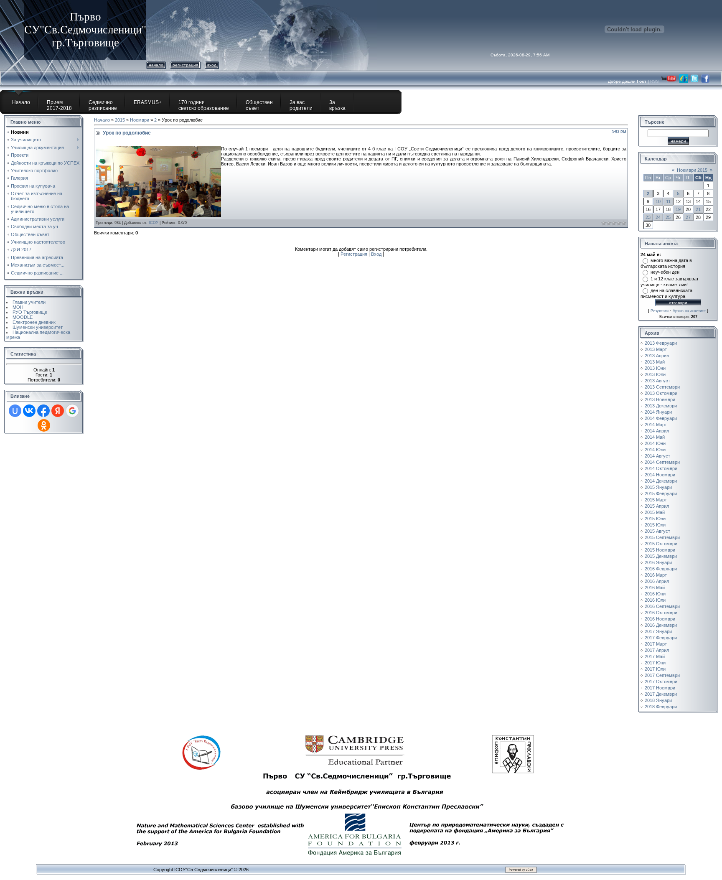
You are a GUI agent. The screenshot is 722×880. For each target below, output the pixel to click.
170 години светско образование (203, 105)
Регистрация (185, 65)
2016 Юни (655, 593)
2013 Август (657, 380)
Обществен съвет (259, 105)
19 (678, 209)
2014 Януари (658, 412)
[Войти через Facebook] (43, 410)
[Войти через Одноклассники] (44, 425)
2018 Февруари (661, 706)
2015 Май (655, 512)
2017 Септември (662, 675)
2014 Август (657, 455)
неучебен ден (665, 272)
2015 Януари (658, 487)
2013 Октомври (661, 393)
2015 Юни (655, 518)
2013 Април (657, 355)
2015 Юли (655, 524)
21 (698, 209)
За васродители (301, 105)
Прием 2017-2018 (59, 105)
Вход (211, 65)
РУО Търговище (30, 312)
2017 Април (657, 650)
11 (668, 201)
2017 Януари (658, 631)
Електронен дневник (34, 322)
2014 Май (655, 437)
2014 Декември (661, 480)
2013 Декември (661, 405)
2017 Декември (661, 694)
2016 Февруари (661, 568)
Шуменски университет (38, 327)
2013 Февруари (661, 343)
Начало (156, 65)
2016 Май (655, 587)
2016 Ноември (660, 618)
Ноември (139, 119)
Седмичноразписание (103, 105)
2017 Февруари (661, 637)
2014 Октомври (661, 468)
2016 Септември (662, 606)
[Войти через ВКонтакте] (29, 410)
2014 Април (657, 430)
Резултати (660, 311)
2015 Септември (662, 537)
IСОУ (153, 223)
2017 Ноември (660, 687)
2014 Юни (655, 443)
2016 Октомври (661, 612)
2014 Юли (655, 449)
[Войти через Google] (72, 410)
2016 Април (657, 581)
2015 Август (657, 531)
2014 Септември (662, 462)
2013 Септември (662, 386)
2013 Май (655, 361)
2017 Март (656, 643)
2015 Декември (661, 556)
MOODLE (23, 317)
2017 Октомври (661, 681)
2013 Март (656, 349)
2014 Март (656, 424)
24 (658, 217)
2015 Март (656, 499)
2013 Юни (655, 368)
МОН (18, 307)
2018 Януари (658, 700)
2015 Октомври (661, 543)
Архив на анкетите (689, 311)
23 (648, 217)
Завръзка (337, 105)
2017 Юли (655, 668)
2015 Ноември (660, 549)
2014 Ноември (660, 474)
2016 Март (656, 574)
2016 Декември (661, 625)
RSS (655, 81)
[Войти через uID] (15, 410)
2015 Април (657, 506)
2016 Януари (658, 562)
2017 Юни (655, 662)
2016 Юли (655, 600)
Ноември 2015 (692, 170)
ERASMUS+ (148, 102)
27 (688, 217)
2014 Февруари (661, 418)
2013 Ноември (660, 399)
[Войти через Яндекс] (57, 410)
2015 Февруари (661, 493)
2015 (120, 119)
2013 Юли (655, 374)
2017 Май (655, 656)
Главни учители (29, 302)
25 (668, 217)
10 (658, 201)
